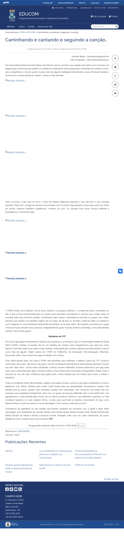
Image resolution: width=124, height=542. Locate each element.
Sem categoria (23, 431)
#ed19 (17, 435)
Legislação (95, 3)
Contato (31, 26)
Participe (82, 3)
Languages (58, 8)
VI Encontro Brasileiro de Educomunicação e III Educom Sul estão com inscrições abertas (90, 454)
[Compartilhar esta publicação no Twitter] (115, 67)
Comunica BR (47, 3)
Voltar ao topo (112, 479)
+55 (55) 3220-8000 (14, 516)
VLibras (114, 16)
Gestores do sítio (45, 26)
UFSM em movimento (85, 464)
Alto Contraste (99, 16)
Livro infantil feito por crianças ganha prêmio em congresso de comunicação (55, 454)
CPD (117, 524)
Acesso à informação (65, 3)
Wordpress (79, 524)
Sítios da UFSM (99, 8)
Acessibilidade (86, 8)
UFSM (110, 524)
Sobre (22, 26)
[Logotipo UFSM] (12, 14)
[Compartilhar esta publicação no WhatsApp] (115, 75)
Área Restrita (113, 8)
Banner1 (9, 450)
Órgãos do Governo (111, 3)
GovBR (6, 2)
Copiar (82, 425)
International (72, 8)
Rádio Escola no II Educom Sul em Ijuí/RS (54, 466)
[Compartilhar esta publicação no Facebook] (115, 58)
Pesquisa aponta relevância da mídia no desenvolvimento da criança (19, 468)
